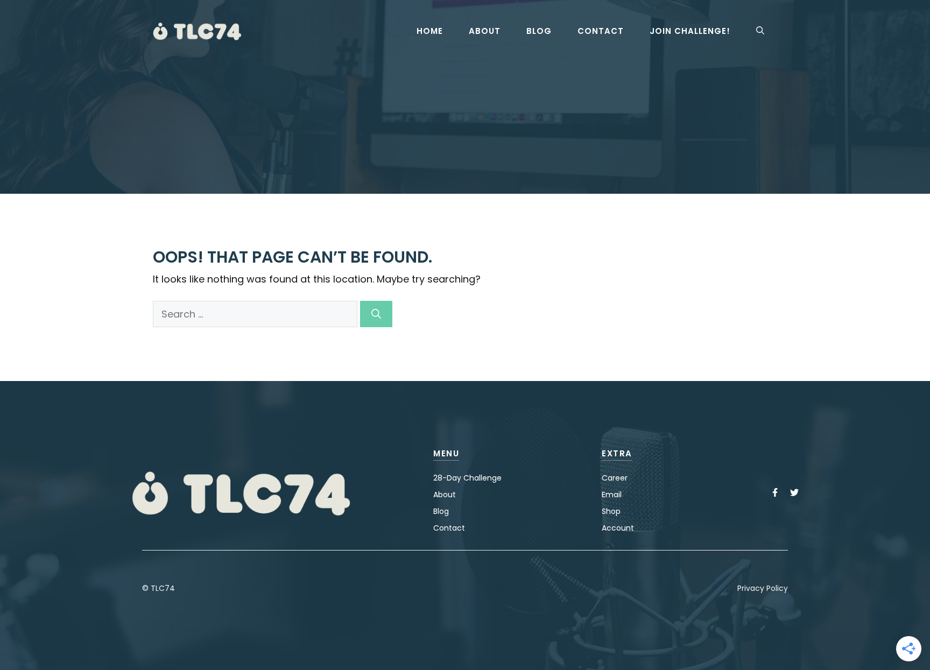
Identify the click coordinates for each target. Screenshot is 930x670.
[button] (760, 31)
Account (618, 528)
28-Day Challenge (467, 477)
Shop (611, 511)
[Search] (376, 314)
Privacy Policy (762, 588)
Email (612, 494)
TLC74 (163, 588)
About (485, 31)
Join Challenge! (690, 31)
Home (430, 31)
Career (615, 477)
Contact (600, 31)
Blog (539, 31)
